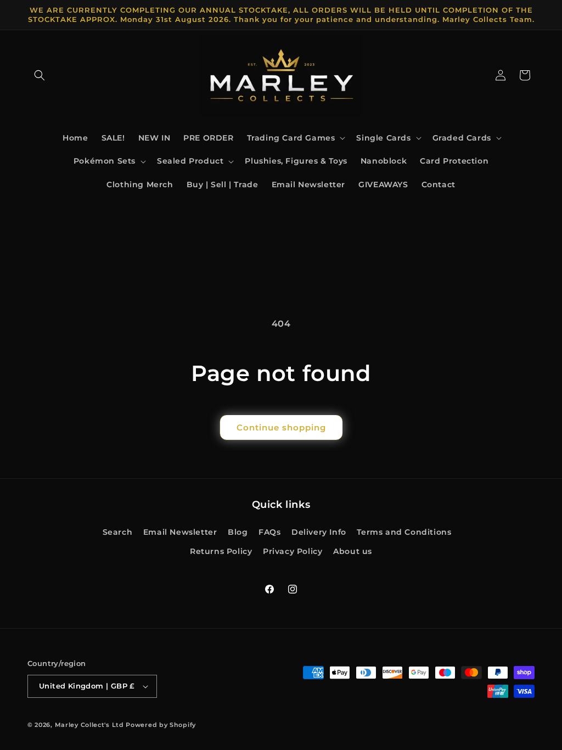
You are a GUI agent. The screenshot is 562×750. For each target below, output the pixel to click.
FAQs (269, 532)
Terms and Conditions (404, 532)
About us (352, 551)
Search (118, 532)
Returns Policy (221, 551)
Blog (238, 532)
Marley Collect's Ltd (89, 725)
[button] (39, 75)
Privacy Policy (292, 551)
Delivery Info (318, 532)
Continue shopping (281, 427)
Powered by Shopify (161, 725)
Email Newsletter (180, 532)
